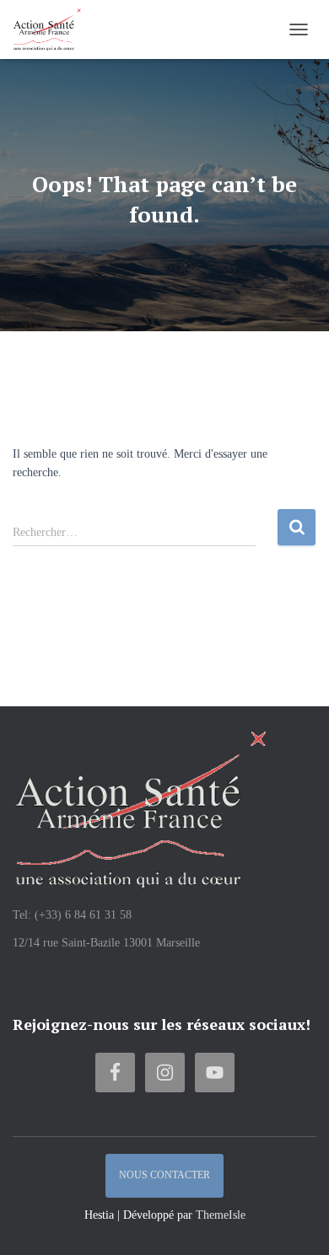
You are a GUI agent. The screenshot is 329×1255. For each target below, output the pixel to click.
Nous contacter (164, 1175)
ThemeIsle (220, 1215)
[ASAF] (53, 29)
